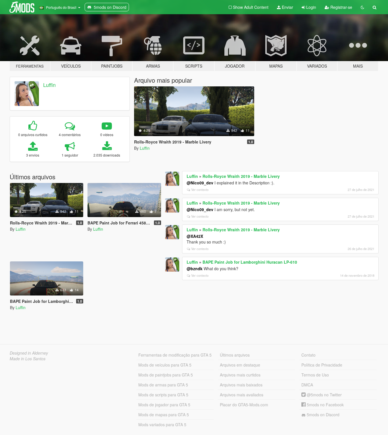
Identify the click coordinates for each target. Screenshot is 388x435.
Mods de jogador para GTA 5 (164, 404)
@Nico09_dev (200, 183)
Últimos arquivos (235, 355)
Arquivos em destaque (240, 365)
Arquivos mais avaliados (241, 394)
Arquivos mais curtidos (240, 375)
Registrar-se (340, 7)
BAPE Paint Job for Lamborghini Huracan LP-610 (250, 262)
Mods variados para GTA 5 (162, 424)
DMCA (307, 385)
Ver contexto (199, 189)
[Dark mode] (362, 7)
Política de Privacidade (321, 365)
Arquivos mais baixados (241, 385)
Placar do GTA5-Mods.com (244, 404)
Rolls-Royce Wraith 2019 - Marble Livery (241, 176)
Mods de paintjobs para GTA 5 (165, 375)
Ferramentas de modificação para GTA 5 (175, 355)
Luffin (49, 84)
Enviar (287, 7)
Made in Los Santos (27, 358)
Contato (308, 355)
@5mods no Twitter (324, 394)
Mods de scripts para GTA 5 (163, 394)
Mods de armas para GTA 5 (163, 385)
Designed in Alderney (29, 353)
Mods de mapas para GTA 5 (163, 414)
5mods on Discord (322, 414)
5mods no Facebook (325, 404)
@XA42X (195, 236)
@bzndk (195, 268)
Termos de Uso (315, 375)
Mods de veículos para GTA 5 (164, 365)
